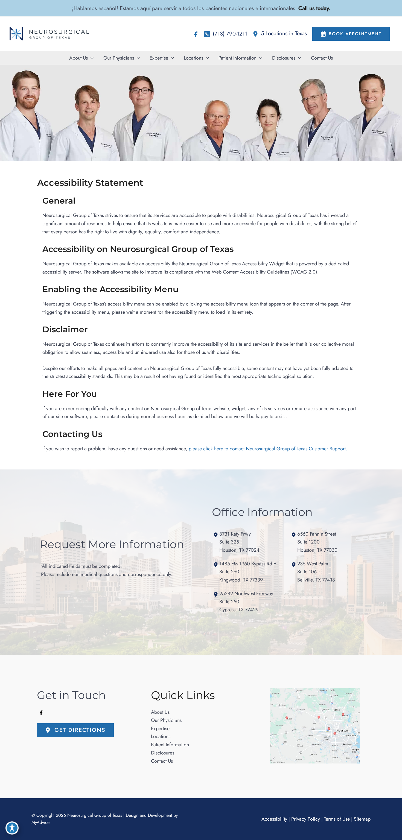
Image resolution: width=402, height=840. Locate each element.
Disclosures (162, 752)
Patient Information (170, 744)
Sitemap (362, 819)
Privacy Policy (305, 819)
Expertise (160, 728)
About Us (160, 712)
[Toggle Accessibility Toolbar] (12, 828)
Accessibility (274, 819)
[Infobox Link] (280, 33)
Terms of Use (337, 819)
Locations (160, 736)
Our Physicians (166, 720)
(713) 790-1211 (230, 34)
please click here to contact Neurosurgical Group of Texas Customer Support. (268, 448)
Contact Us (162, 761)
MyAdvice (40, 823)
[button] (91, 58)
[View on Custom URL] (315, 725)
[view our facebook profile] (195, 34)
